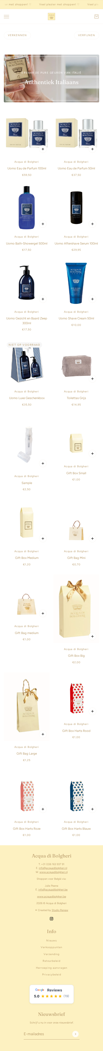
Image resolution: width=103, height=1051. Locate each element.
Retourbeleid (51, 960)
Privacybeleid (51, 974)
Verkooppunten (51, 947)
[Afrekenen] (96, 16)
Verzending (51, 954)
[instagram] (51, 918)
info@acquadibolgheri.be (53, 889)
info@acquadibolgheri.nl (53, 868)
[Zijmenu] (6, 16)
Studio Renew (60, 910)
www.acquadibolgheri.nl (54, 872)
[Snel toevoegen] (43, 149)
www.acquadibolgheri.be (51, 896)
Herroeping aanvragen (51, 967)
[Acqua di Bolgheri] (51, 16)
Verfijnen (86, 35)
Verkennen (17, 35)
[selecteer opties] (43, 463)
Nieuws (51, 940)
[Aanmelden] (75, 1034)
